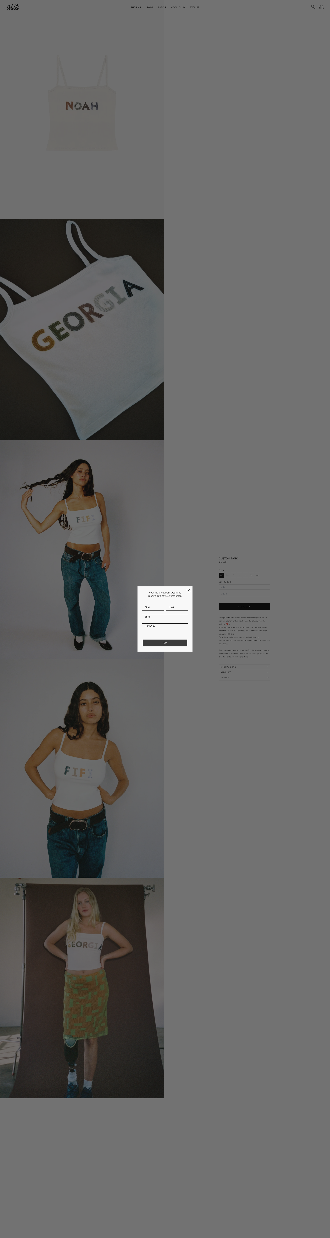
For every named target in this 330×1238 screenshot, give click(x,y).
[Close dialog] (189, 590)
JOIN (165, 643)
